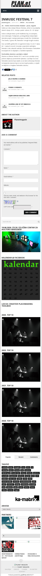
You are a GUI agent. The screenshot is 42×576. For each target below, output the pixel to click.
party (3, 484)
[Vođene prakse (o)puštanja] (21, 546)
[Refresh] (18, 201)
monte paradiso (7, 481)
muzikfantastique (25, 481)
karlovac (21, 476)
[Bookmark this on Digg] (16, 69)
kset (33, 476)
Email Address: (8, 176)
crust (23, 467)
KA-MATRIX (33, 569)
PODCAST (10, 484)
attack (11, 467)
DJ (32, 467)
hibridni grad (6, 473)
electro (11, 470)
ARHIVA (22, 22)
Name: (6, 168)
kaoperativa (13, 476)
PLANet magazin (23, 567)
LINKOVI (16, 569)
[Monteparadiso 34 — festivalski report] (8, 546)
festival (17, 470)
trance (32, 487)
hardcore (27, 470)
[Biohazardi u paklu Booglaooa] (34, 546)
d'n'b (28, 467)
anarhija (4, 467)
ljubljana (4, 479)
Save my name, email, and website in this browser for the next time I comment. (21, 196)
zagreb (17, 490)
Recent (21, 457)
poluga (17, 484)
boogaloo (17, 467)
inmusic (23, 473)
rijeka (15, 487)
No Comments (30, 22)
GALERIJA (8, 569)
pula (3, 487)
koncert (27, 476)
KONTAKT (22, 571)
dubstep (4, 470)
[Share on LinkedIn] (14, 69)
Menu (5, 10)
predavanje (24, 484)
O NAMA (24, 569)
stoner (21, 487)
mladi (30, 479)
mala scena (12, 479)
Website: (6, 185)
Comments (34, 457)
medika (19, 479)
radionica (9, 487)
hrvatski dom (16, 473)
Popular (8, 457)
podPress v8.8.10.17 (27, 575)
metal (25, 479)
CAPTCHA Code (8, 207)
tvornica (10, 490)
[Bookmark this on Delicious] (12, 69)
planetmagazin (6, 22)
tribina (4, 490)
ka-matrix (5, 476)
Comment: (7, 149)
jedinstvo (36, 473)
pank (34, 481)
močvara (16, 481)
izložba (30, 473)
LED (37, 476)
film (22, 470)
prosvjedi (32, 484)
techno (27, 487)
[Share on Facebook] (3, 69)
